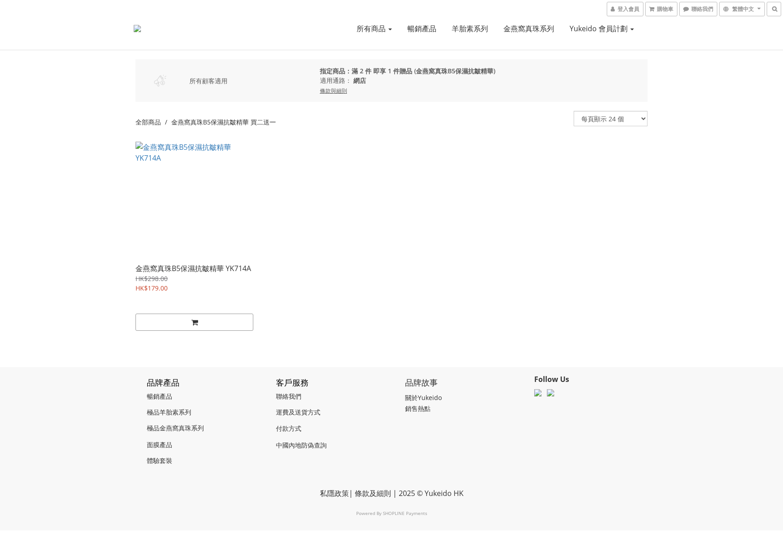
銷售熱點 (417, 408)
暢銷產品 (421, 28)
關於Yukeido (423, 397)
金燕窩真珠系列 (528, 28)
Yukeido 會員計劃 (599, 28)
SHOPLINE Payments (405, 513)
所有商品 (372, 28)
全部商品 (148, 122)
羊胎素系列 (470, 28)
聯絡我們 (288, 396)
